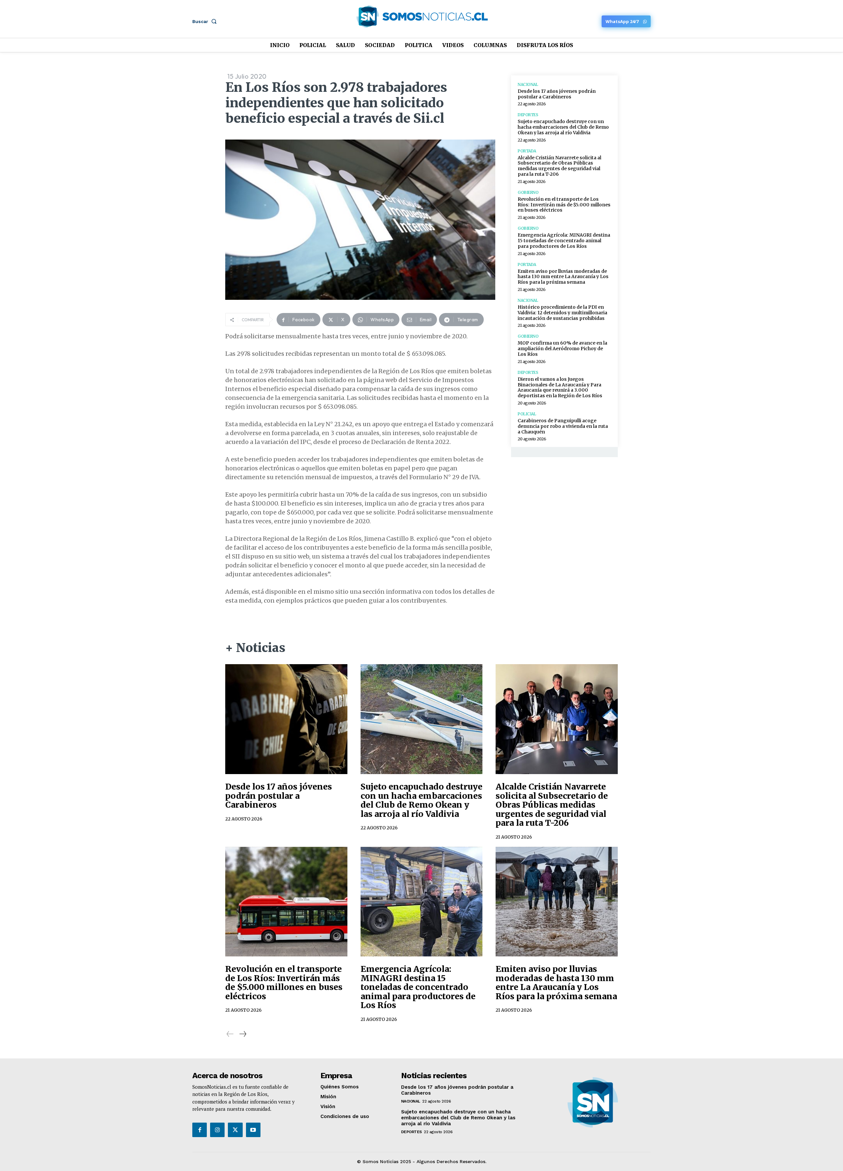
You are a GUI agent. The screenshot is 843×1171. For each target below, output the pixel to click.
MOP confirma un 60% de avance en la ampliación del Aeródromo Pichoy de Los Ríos (562, 348)
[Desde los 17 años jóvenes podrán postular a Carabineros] (286, 719)
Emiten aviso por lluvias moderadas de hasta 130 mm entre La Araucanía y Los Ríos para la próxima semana (563, 276)
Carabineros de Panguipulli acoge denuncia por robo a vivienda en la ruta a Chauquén (563, 426)
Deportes (528, 115)
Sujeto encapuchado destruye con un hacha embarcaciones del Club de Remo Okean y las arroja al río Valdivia (563, 127)
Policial (527, 414)
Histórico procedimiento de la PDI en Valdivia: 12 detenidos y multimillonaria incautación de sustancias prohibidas (562, 312)
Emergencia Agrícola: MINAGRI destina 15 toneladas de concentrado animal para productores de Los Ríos (564, 240)
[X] (235, 1130)
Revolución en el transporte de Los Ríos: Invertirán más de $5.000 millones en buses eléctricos (564, 204)
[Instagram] (217, 1130)
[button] (205, 21)
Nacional (528, 85)
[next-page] (242, 1034)
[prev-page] (230, 1034)
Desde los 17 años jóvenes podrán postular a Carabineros (557, 94)
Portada (527, 151)
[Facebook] (199, 1130)
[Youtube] (253, 1130)
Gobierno (528, 193)
